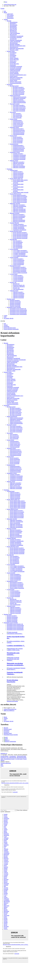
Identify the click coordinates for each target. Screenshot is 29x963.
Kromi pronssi (13, 135)
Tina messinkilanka (17, 246)
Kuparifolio (13, 56)
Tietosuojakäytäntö (21, 756)
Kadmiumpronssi (14, 144)
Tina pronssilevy (17, 113)
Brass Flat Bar (13, 29)
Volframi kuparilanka (18, 175)
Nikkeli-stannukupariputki (19, 102)
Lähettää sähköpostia (6, 763)
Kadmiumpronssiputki (18, 151)
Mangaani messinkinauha (19, 216)
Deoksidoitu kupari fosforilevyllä (18, 308)
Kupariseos (9, 169)
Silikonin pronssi (14, 160)
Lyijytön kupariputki (18, 281)
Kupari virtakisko (14, 58)
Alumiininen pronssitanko (19, 156)
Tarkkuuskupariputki (15, 70)
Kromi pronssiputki (17, 142)
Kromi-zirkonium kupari (16, 231)
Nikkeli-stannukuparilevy (19, 101)
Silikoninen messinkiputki (19, 210)
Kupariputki (13, 65)
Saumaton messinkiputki (16, 40)
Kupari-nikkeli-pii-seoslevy (19, 195)
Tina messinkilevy (17, 240)
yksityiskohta (14, 701)
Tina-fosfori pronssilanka (19, 109)
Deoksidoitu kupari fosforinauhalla (18, 310)
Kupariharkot (13, 52)
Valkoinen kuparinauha (18, 293)
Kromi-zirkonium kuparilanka (20, 236)
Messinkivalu (16, 283)
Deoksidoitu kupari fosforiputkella (18, 314)
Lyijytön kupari (13, 274)
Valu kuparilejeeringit (18, 289)
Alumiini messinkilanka (19, 228)
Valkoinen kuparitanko (18, 294)
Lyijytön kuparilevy (18, 275)
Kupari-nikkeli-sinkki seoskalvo (17, 503)
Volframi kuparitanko (18, 174)
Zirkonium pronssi (14, 127)
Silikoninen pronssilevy (18, 162)
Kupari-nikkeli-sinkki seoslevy (20, 180)
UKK (5, 317)
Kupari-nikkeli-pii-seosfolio (19, 198)
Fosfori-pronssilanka (18, 124)
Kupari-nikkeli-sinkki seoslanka (17, 506)
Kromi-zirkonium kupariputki (20, 238)
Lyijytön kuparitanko (18, 278)
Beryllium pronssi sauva (19, 91)
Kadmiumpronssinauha (18, 146)
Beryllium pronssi (14, 85)
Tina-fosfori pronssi (14, 103)
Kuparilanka (13, 62)
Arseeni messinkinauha (18, 260)
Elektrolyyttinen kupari (15, 81)
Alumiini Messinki (14, 223)
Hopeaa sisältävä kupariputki (20, 272)
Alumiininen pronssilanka (19, 157)
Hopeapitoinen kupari (15, 265)
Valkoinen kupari (14, 290)
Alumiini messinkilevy (18, 224)
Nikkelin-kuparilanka (18, 99)
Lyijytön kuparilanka (18, 279)
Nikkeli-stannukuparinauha (19, 97)
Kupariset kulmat (14, 72)
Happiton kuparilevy (15, 300)
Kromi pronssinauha (18, 138)
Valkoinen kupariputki (18, 297)
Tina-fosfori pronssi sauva (19, 108)
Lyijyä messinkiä (14, 249)
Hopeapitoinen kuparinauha (20, 268)
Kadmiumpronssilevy (18, 145)
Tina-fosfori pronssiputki (19, 110)
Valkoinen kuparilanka (18, 296)
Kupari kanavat (13, 76)
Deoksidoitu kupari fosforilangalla (18, 312)
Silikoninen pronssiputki (19, 167)
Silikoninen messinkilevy (19, 205)
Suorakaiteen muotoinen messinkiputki (16, 38)
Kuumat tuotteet (4, 756)
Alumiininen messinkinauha (20, 225)
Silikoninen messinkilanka (19, 211)
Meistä (5, 12)
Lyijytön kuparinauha (18, 276)
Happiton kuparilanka (15, 79)
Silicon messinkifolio (18, 207)
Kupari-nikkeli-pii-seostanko (20, 199)
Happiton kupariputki (15, 306)
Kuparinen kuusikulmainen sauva (18, 74)
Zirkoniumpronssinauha (19, 130)
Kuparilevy (12, 54)
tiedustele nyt (4, 753)
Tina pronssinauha (17, 115)
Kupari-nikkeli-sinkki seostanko (17, 505)
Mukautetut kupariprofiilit (16, 77)
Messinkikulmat (14, 43)
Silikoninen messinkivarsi (19, 209)
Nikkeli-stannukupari (15, 95)
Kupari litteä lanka (14, 63)
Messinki (9, 20)
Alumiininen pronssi (15, 152)
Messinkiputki (13, 34)
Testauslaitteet (10, 18)
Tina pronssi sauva (17, 116)
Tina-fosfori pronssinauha (19, 106)
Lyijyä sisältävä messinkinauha (20, 252)
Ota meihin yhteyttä (8, 318)
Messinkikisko (13, 27)
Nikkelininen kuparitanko (19, 98)
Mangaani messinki (14, 213)
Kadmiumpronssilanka (18, 149)
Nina (2, 764)
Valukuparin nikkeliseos (19, 286)
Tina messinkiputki (17, 247)
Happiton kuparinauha (15, 301)
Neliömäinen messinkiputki (16, 36)
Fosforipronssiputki (17, 126)
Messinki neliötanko (15, 44)
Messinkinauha (13, 25)
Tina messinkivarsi (17, 245)
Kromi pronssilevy (17, 137)
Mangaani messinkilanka (19, 220)
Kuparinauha (13, 55)
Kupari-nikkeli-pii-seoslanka (20, 200)
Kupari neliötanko (14, 73)
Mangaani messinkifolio (19, 217)
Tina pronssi (13, 112)
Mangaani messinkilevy (19, 214)
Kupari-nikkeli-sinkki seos (16, 178)
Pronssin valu (16, 288)
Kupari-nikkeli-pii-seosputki (20, 202)
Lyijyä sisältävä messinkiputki (20, 256)
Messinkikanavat (14, 47)
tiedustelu (9, 701)
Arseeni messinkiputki (18, 264)
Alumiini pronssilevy (18, 153)
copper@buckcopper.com (10, 4)
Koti (5, 11)
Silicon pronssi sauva (18, 164)
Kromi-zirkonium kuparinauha (20, 234)
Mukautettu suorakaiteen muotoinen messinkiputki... (15, 664)
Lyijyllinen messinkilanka (19, 254)
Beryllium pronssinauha (19, 88)
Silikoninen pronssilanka (19, 166)
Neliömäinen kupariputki (16, 66)
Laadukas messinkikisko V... (16, 645)
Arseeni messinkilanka (18, 261)
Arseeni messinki (14, 257)
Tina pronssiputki (17, 117)
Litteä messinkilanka (15, 33)
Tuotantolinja (10, 16)
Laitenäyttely (10, 14)
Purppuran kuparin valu (19, 285)
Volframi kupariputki (18, 177)
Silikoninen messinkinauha (19, 206)
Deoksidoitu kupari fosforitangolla (18, 311)
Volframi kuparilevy (18, 171)
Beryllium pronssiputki (18, 94)
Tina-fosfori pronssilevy (19, 105)
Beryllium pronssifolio (18, 90)
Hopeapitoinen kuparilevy (19, 267)
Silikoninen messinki (15, 203)
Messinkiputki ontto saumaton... (13, 653)
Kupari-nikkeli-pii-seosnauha (20, 196)
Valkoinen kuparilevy (18, 292)
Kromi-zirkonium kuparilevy (20, 232)
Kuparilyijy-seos (5, 757)
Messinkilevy (13, 23)
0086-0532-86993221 (9, 710)
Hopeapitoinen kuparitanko (19, 271)
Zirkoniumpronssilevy (18, 128)
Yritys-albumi (10, 15)
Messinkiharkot (13, 22)
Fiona (2, 765)
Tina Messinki (13, 239)
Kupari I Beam (13, 80)
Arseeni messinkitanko (18, 263)
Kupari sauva (13, 61)
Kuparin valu (13, 282)
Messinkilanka (13, 32)
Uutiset (5, 315)
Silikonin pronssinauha (18, 163)
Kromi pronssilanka (18, 141)
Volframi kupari (14, 170)
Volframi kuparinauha (18, 173)
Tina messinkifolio (17, 243)
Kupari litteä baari (14, 59)
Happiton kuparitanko (15, 303)
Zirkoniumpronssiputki (18, 134)
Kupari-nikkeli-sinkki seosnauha (18, 502)
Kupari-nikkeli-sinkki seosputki (20, 192)
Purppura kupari (11, 51)
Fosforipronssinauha (18, 121)
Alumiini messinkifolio (18, 227)
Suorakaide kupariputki (15, 68)
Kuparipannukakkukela (15, 83)
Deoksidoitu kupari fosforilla (14, 307)
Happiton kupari (11, 299)
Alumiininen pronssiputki (19, 159)
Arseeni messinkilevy (18, 258)
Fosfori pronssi (13, 119)
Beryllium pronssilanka (18, 92)
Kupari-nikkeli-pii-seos (15, 193)
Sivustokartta (12, 756)
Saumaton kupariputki (15, 69)
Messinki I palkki (14, 50)
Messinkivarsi (13, 30)
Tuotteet (6, 19)
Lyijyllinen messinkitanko (19, 253)
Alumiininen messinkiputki (19, 229)
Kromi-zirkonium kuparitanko (20, 235)
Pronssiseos (9, 84)
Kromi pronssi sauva (18, 139)
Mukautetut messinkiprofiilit (17, 48)
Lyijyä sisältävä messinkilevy (20, 250)
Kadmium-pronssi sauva (19, 148)
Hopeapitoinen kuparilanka (19, 270)
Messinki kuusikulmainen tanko (17, 45)
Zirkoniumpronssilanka (18, 133)
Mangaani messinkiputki (19, 221)
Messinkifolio (13, 26)
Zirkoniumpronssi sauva (19, 131)
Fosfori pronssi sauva (18, 123)
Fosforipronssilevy (17, 120)
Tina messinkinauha (18, 242)
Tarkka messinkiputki (15, 41)
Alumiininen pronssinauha (19, 155)
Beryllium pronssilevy (18, 87)
